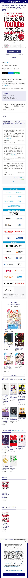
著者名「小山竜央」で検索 (17, 430)
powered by (15, 179)
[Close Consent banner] (25, 541)
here (17, 551)
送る (17, 73)
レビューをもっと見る (17, 177)
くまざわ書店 (9, 196)
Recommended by (17, 379)
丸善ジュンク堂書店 (8, 201)
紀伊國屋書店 (19, 192)
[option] (6, 491)
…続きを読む (7, 85)
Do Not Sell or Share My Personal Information (13, 563)
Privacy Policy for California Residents (14, 570)
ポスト (5, 73)
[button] (25, 47)
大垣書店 (9, 192)
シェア (11, 73)
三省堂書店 (19, 196)
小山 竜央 (6, 62)
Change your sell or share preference (12, 566)
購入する (14, 57)
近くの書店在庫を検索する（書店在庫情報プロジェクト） (14, 206)
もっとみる (13, 375)
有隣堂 (19, 201)
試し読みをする (15, 51)
